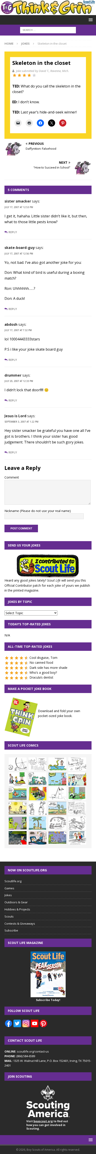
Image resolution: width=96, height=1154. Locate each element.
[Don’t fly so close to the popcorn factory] (77, 779)
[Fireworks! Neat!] (57, 837)
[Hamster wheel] (18, 764)
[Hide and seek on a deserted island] (37, 823)
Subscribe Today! (48, 1000)
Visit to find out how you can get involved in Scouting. (47, 1125)
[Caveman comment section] (57, 823)
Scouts (9, 916)
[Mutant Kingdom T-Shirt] (37, 808)
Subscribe (11, 930)
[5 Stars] (34, 75)
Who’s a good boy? (43, 672)
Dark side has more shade (48, 667)
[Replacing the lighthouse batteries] (57, 793)
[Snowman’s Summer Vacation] (77, 764)
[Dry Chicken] (18, 808)
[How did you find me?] (77, 793)
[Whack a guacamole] (37, 793)
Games (9, 888)
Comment (11, 477)
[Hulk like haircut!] (18, 823)
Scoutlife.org (12, 881)
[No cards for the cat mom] (37, 837)
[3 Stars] (24, 75)
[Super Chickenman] (18, 837)
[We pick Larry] (18, 779)
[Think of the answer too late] (77, 837)
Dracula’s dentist (41, 677)
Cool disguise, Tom (43, 657)
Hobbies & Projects (17, 909)
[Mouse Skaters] (77, 823)
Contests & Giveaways (19, 924)
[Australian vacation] (37, 764)
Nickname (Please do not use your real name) (37, 511)
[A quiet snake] (57, 808)
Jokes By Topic (20, 602)
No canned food (41, 662)
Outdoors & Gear (16, 902)
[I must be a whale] (18, 793)
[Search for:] (48, 30)
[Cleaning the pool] (57, 764)
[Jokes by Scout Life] (48, 12)
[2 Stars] (19, 75)
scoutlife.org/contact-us (26, 1051)
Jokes (8, 895)
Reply (12, 232)
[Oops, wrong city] (37, 779)
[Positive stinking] (77, 808)
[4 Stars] (29, 75)
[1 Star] (14, 75)
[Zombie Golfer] (57, 779)
